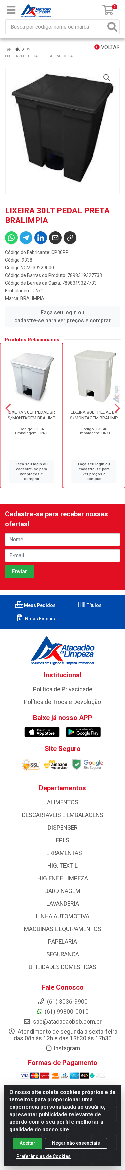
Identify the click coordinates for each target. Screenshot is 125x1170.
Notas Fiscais (39, 618)
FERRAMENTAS (62, 853)
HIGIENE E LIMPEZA (62, 878)
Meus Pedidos (39, 605)
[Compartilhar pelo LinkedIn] (40, 237)
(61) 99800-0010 (67, 1011)
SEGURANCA (62, 954)
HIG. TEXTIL (62, 865)
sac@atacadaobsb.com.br (67, 1021)
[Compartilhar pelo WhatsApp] (11, 237)
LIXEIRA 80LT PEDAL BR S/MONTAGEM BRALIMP (94, 414)
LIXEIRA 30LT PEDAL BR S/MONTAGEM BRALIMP (32, 414)
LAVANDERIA (62, 903)
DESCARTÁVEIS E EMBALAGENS (62, 815)
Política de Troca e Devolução (62, 702)
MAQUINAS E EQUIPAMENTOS (62, 929)
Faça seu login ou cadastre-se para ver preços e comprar (62, 316)
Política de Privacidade (62, 689)
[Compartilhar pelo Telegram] (26, 237)
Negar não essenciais (76, 1143)
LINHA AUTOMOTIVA (62, 916)
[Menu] (11, 10)
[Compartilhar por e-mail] (55, 237)
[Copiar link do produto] (70, 237)
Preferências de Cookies (43, 1156)
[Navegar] (8, 408)
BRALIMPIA (32, 298)
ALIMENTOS (62, 802)
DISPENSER (62, 827)
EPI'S (62, 840)
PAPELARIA (62, 941)
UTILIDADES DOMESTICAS (62, 967)
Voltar (110, 47)
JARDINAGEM (62, 891)
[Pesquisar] (112, 27)
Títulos (94, 605)
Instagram (67, 1048)
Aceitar (27, 1143)
